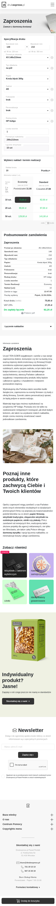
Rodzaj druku (11, 118)
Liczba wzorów (12, 129)
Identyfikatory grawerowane (38, 599)
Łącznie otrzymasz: (14, 145)
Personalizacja (12, 107)
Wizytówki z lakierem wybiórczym (15, 572)
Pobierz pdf (29, 313)
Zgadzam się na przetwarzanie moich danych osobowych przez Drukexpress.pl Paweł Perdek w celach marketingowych (28, 776)
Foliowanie (10, 97)
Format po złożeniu (14, 54)
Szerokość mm (12, 44)
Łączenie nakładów (14, 326)
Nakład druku (11, 167)
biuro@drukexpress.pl (30, 863)
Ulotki (7, 601)
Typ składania (11, 65)
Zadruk (9, 86)
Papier (8, 76)
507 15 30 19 (30, 871)
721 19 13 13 (30, 867)
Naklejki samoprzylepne (39, 572)
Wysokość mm (36, 44)
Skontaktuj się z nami (17, 701)
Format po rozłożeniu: (15, 137)
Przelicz (45, 171)
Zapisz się (27, 755)
